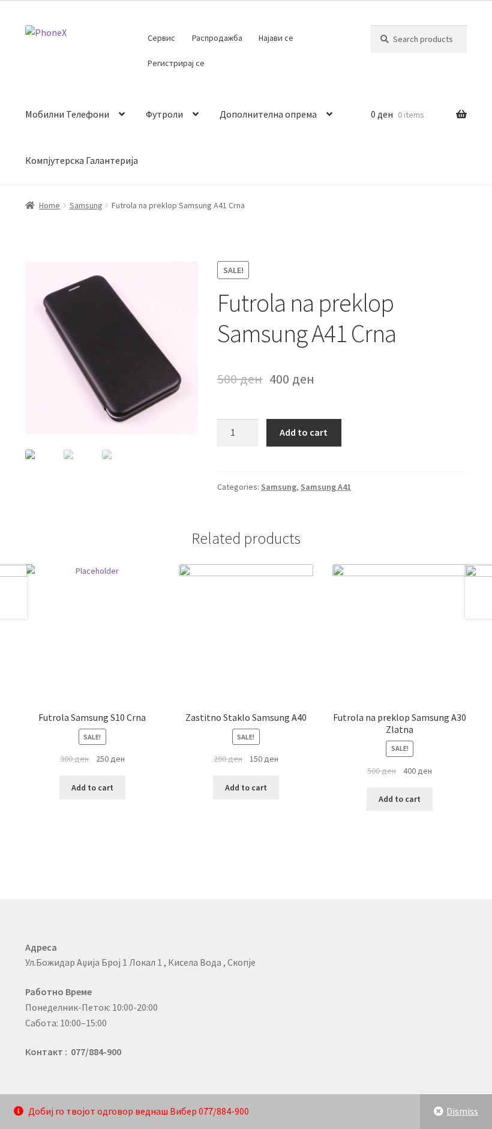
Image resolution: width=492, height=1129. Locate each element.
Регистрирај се (176, 63)
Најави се (276, 37)
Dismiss (462, 1111)
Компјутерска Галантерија (81, 160)
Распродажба (217, 37)
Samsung (86, 205)
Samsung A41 (326, 486)
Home (49, 205)
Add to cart (304, 432)
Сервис (161, 37)
